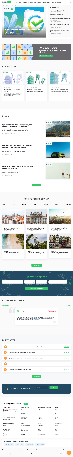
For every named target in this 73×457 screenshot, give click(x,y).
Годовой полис (28, 284)
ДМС (21, 429)
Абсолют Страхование (41, 426)
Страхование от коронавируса (26, 425)
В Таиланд (39, 412)
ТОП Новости (6, 407)
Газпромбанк (23, 412)
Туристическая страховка (9, 444)
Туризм (31, 2)
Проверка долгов (58, 2)
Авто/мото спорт (6, 430)
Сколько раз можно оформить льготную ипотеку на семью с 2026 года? (22, 352)
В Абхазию (39, 417)
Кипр (55, 413)
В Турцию (39, 410)
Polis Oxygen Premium (41, 434)
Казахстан (56, 417)
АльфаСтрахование (41, 425)
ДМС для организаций (24, 430)
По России (39, 414)
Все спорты (5, 435)
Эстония (56, 418)
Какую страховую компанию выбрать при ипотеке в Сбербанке (10, 410)
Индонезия (46, 204)
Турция (35, 204)
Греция (56, 414)
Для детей (5, 434)
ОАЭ (55, 412)
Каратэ (4, 425)
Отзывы (52, 2)
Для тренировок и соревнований (8, 433)
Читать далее (36, 319)
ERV (38, 433)
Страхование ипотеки (46, 2)
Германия (24, 204)
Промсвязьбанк (23, 418)
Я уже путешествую (40, 284)
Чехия (14, 204)
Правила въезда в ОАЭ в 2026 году (56, 14)
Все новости (52, 35)
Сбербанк (22, 409)
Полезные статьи (26, 2)
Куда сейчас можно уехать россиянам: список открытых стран (9, 415)
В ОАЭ (39, 409)
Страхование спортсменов (8, 423)
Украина (56, 409)
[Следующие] (39, 104)
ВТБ (21, 410)
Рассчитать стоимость (36, 288)
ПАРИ (39, 429)
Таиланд (56, 204)
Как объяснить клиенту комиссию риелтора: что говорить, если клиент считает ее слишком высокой (35, 91)
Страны (3, 204)
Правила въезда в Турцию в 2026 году (57, 10)
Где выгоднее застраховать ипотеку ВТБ (10, 411)
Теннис (4, 426)
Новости (20, 2)
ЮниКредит (22, 414)
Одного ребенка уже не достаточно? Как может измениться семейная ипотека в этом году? (26, 358)
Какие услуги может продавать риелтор (59, 89)
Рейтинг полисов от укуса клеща (26, 433)
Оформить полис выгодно (45, 55)
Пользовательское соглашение (36, 453)
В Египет (39, 413)
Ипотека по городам (24, 419)
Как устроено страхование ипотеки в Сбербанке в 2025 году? (20, 369)
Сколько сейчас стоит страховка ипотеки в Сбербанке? (19, 363)
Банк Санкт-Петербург (24, 417)
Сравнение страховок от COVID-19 (26, 426)
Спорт (35, 2)
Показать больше (36, 265)
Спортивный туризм (6, 429)
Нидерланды (68, 204)
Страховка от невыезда (40, 444)
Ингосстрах (39, 430)
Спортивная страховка (29, 444)
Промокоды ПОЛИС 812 (7, 419)
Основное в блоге (58, 423)
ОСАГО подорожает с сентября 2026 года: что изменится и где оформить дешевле (17, 146)
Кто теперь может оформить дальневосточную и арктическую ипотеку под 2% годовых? (25, 346)
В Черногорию (40, 418)
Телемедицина (23, 434)
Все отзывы (68, 305)
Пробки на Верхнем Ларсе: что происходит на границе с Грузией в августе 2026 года (17, 125)
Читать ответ (66, 346)
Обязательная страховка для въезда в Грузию (9, 417)
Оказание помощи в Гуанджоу (23, 315)
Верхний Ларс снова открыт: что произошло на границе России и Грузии (17, 167)
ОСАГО (22, 444)
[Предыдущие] (33, 104)
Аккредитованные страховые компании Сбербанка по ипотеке (9, 413)
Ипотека (17, 444)
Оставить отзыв (6, 305)
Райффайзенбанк (23, 413)
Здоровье (39, 2)
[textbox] (12, 282)
